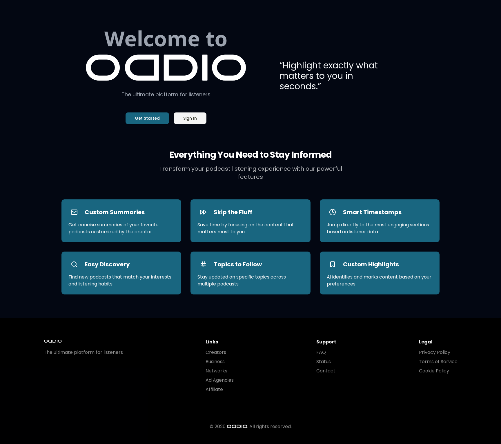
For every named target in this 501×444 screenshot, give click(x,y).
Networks (216, 370)
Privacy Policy (434, 352)
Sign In (190, 118)
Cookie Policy (434, 370)
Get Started (147, 118)
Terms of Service (438, 361)
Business (215, 361)
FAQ (321, 352)
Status (323, 361)
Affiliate (214, 389)
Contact (325, 370)
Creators (216, 352)
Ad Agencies (220, 380)
